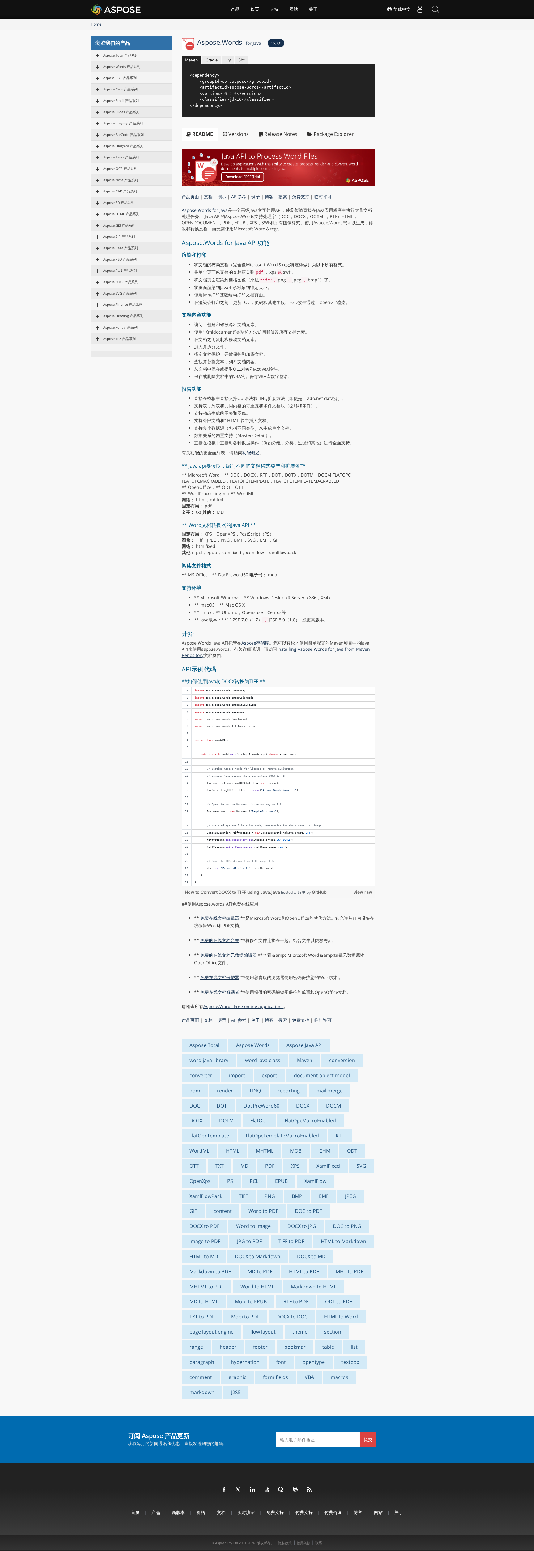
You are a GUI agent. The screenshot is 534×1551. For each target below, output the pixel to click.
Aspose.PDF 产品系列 (120, 77)
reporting (289, 1090)
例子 (255, 197)
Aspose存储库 (255, 643)
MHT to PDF (349, 1271)
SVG (361, 1165)
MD (244, 1165)
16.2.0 (276, 43)
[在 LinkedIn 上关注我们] (253, 1490)
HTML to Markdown (343, 1241)
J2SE (236, 1392)
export (269, 1075)
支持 (274, 9)
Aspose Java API (304, 1045)
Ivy (228, 60)
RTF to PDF (295, 1301)
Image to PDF (204, 1241)
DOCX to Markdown (257, 1256)
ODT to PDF (338, 1301)
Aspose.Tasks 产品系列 (121, 157)
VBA (309, 1377)
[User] (420, 9)
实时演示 (246, 1512)
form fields (275, 1377)
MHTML (264, 1150)
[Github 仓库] (295, 1490)
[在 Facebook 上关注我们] (224, 1490)
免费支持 (300, 197)
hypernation (245, 1362)
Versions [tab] (238, 134)
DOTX (195, 1120)
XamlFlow (315, 1181)
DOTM (226, 1120)
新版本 (178, 1512)
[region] (278, 786)
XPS (295, 1165)
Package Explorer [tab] (333, 134)
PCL (254, 1181)
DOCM (333, 1105)
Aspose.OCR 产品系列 (120, 168)
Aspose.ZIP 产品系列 (119, 236)
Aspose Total (204, 1045)
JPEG (350, 1196)
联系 (318, 1543)
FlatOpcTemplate (209, 1135)
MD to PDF (260, 1271)
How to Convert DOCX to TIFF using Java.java (233, 892)
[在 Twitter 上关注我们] (239, 1490)
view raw (363, 892)
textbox (350, 1362)
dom (194, 1090)
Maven (191, 60)
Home (96, 24)
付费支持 (304, 1512)
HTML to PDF (304, 1271)
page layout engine (211, 1331)
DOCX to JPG (301, 1226)
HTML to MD (203, 1256)
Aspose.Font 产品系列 (120, 327)
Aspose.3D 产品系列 (118, 202)
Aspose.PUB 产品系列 (120, 270)
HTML (232, 1150)
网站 (293, 9)
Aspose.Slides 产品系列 (121, 112)
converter (200, 1075)
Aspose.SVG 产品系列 (120, 293)
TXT (219, 1165)
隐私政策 (285, 1543)
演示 (222, 197)
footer (260, 1346)
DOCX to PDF (204, 1226)
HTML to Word (341, 1316)
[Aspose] (116, 9)
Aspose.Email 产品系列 (121, 100)
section (332, 1331)
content (223, 1211)
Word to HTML (257, 1286)
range (196, 1346)
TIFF (243, 1196)
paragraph (201, 1362)
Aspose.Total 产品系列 (120, 55)
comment (200, 1377)
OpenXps (199, 1181)
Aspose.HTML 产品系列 (121, 214)
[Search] (435, 9)
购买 (254, 9)
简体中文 (401, 9)
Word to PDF (263, 1211)
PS (230, 1181)
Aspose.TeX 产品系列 (119, 338)
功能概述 (251, 453)
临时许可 (323, 197)
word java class (262, 1060)
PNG (270, 1196)
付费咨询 (333, 1512)
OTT (194, 1165)
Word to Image (253, 1226)
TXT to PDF (201, 1316)
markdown (201, 1392)
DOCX (302, 1105)
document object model (322, 1075)
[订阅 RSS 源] (310, 1490)
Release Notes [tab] (280, 134)
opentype (314, 1362)
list (354, 1346)
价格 (201, 1512)
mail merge (329, 1090)
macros (339, 1377)
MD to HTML (203, 1301)
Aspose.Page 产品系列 (120, 248)
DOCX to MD (311, 1256)
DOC (194, 1105)
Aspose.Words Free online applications (243, 1006)
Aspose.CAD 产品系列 (120, 191)
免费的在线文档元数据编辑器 (228, 955)
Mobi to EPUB (251, 1301)
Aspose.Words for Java (205, 210)
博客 (269, 197)
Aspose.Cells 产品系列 (120, 89)
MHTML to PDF (206, 1286)
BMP (297, 1196)
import (237, 1075)
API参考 (238, 197)
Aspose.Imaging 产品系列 (123, 123)
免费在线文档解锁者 (219, 992)
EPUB (281, 1181)
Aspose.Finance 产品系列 (122, 304)
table (328, 1346)
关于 (313, 9)
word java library (208, 1060)
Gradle (212, 60)
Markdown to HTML (313, 1286)
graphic (237, 1377)
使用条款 (303, 1543)
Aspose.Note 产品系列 (120, 180)
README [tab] (202, 134)
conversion (342, 1060)
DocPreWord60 (261, 1105)
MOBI (296, 1150)
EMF (323, 1196)
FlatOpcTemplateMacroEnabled (282, 1135)
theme (299, 1331)
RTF (340, 1135)
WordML (199, 1150)
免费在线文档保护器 (219, 977)
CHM (324, 1150)
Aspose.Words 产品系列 (121, 66)
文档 (208, 197)
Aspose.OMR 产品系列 (120, 282)
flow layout (263, 1331)
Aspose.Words (229, 42)
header (228, 1346)
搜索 (282, 197)
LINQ (255, 1090)
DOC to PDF (308, 1211)
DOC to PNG (347, 1226)
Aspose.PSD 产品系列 (120, 259)
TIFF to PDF (291, 1241)
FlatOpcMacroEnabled (310, 1120)
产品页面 (190, 197)
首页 (135, 1512)
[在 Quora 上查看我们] (281, 1490)
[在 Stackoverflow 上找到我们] (267, 1490)
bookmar (295, 1346)
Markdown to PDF (210, 1271)
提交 (368, 1439)
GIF (193, 1211)
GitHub (319, 892)
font (281, 1362)
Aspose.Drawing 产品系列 (123, 315)
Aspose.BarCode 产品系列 (123, 134)
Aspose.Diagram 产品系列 (123, 146)
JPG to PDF (249, 1241)
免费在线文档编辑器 (219, 918)
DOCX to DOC (291, 1316)
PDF (269, 1165)
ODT (352, 1150)
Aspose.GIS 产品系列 (119, 225)
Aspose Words (253, 1045)
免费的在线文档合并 (219, 940)
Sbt (242, 60)
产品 (235, 9)
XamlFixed (328, 1165)
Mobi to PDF (245, 1316)
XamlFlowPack (205, 1196)
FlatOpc (259, 1120)
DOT (222, 1105)
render (225, 1090)
